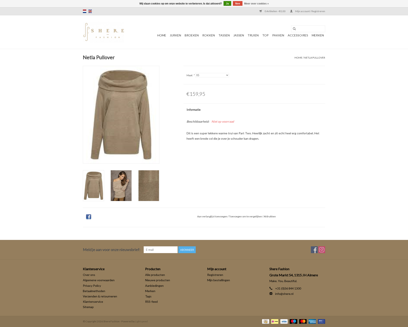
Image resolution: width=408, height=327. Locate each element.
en (90, 11)
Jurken (175, 35)
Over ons (89, 275)
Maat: (190, 75)
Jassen (238, 35)
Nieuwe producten (157, 280)
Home (161, 35)
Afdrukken (270, 216)
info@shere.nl (284, 293)
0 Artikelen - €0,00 (275, 11)
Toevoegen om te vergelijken (245, 216)
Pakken (278, 35)
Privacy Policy (92, 285)
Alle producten (155, 275)
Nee (237, 3)
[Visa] (283, 321)
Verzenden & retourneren (100, 296)
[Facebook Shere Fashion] (314, 249)
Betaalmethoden (94, 291)
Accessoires (298, 35)
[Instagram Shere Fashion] (321, 249)
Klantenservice (93, 301)
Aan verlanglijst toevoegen (212, 216)
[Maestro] (293, 321)
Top (265, 35)
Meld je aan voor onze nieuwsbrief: (111, 249)
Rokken (208, 35)
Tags (148, 296)
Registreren (215, 275)
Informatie (194, 109)
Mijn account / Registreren (310, 11)
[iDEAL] (274, 321)
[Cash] (265, 321)
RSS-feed (151, 301)
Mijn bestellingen (218, 280)
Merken (318, 35)
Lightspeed (141, 321)
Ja (227, 3)
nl (84, 11)
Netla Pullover (314, 57)
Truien (253, 35)
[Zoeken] (294, 28)
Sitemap (88, 307)
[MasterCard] (302, 321)
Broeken (192, 35)
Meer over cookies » (256, 3)
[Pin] (320, 321)
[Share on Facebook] (88, 216)
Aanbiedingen (154, 285)
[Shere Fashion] (103, 32)
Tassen (224, 35)
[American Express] (311, 321)
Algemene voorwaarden (99, 280)
